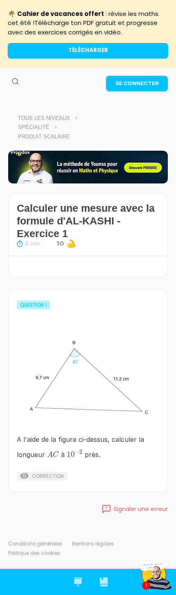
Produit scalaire (44, 136)
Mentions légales (93, 543)
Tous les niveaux (44, 118)
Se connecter (137, 83)
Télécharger (88, 50)
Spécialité (34, 127)
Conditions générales (35, 543)
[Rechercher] (15, 81)
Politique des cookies (34, 553)
